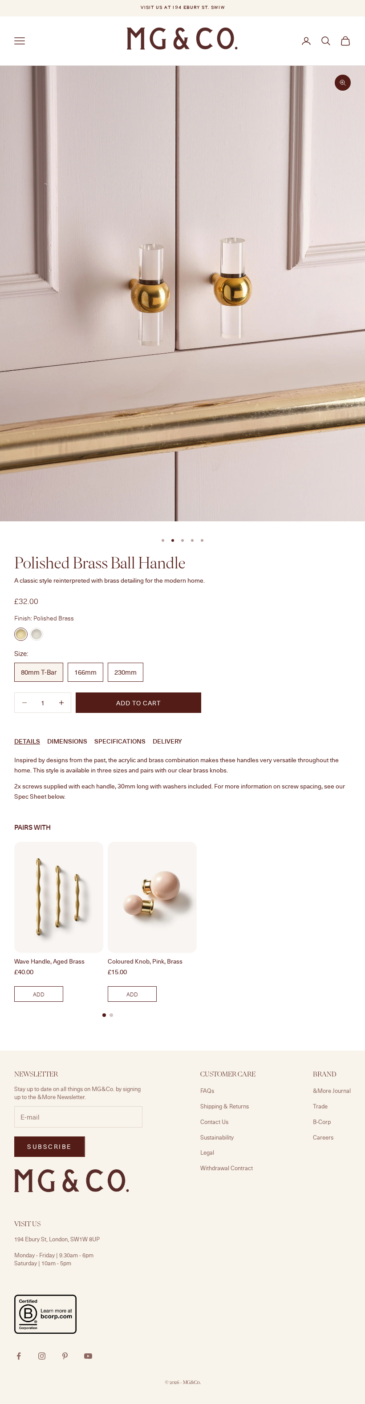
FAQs (207, 1091)
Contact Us (214, 1122)
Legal (207, 1152)
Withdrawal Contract (226, 1168)
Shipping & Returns (224, 1106)
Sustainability (217, 1137)
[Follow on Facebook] (18, 1356)
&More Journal (332, 1091)
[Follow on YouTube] (88, 1356)
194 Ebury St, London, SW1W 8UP (57, 1239)
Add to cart (138, 703)
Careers (323, 1137)
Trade (320, 1106)
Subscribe (49, 1146)
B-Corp (322, 1122)
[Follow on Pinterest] (65, 1356)
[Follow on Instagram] (41, 1356)
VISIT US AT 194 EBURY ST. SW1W (182, 8)
